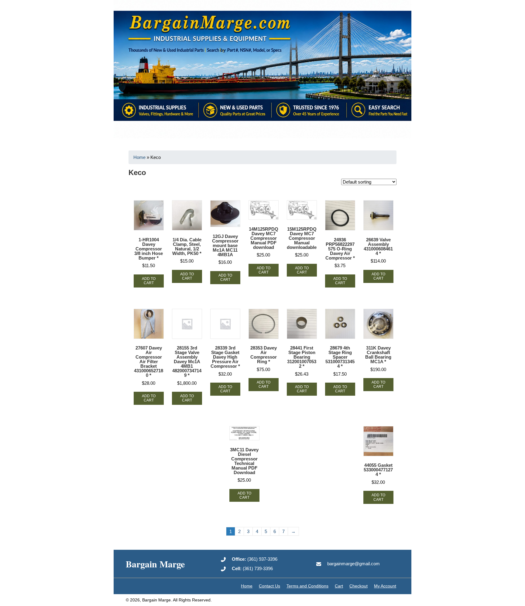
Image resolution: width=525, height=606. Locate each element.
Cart (339, 586)
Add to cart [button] (149, 281)
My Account (385, 586)
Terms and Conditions (307, 586)
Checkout (358, 586)
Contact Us (269, 586)
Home (139, 157)
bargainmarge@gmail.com (353, 563)
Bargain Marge (155, 563)
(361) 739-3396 (252, 568)
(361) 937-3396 (254, 559)
